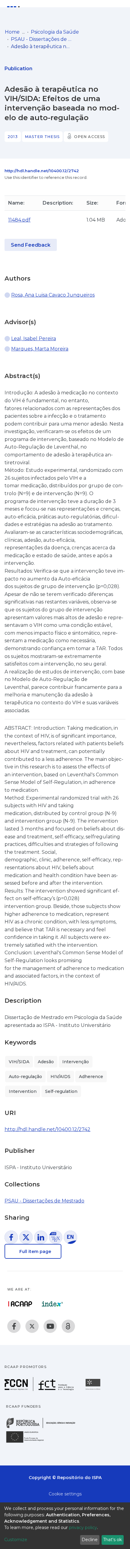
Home (12, 32)
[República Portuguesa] (44, 1427)
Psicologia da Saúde (55, 32)
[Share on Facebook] (11, 1237)
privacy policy (83, 1527)
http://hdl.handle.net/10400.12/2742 (42, 170)
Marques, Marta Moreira (39, 349)
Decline (90, 1539)
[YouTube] (50, 1326)
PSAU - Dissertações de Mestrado (41, 39)
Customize (15, 1539)
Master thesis (42, 136)
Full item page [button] (34, 1251)
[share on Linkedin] (40, 1237)
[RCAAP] (68, 1326)
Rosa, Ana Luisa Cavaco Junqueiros (53, 295)
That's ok (112, 1539)
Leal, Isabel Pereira (33, 338)
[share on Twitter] (26, 1237)
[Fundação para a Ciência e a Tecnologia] (40, 1389)
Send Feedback (30, 245)
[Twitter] (32, 1326)
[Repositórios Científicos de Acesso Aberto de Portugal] (20, 1303)
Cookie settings (65, 1494)
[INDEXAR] (52, 1303)
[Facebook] (14, 1326)
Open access (89, 136)
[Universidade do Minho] (94, 1389)
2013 (13, 136)
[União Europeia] (28, 1442)
